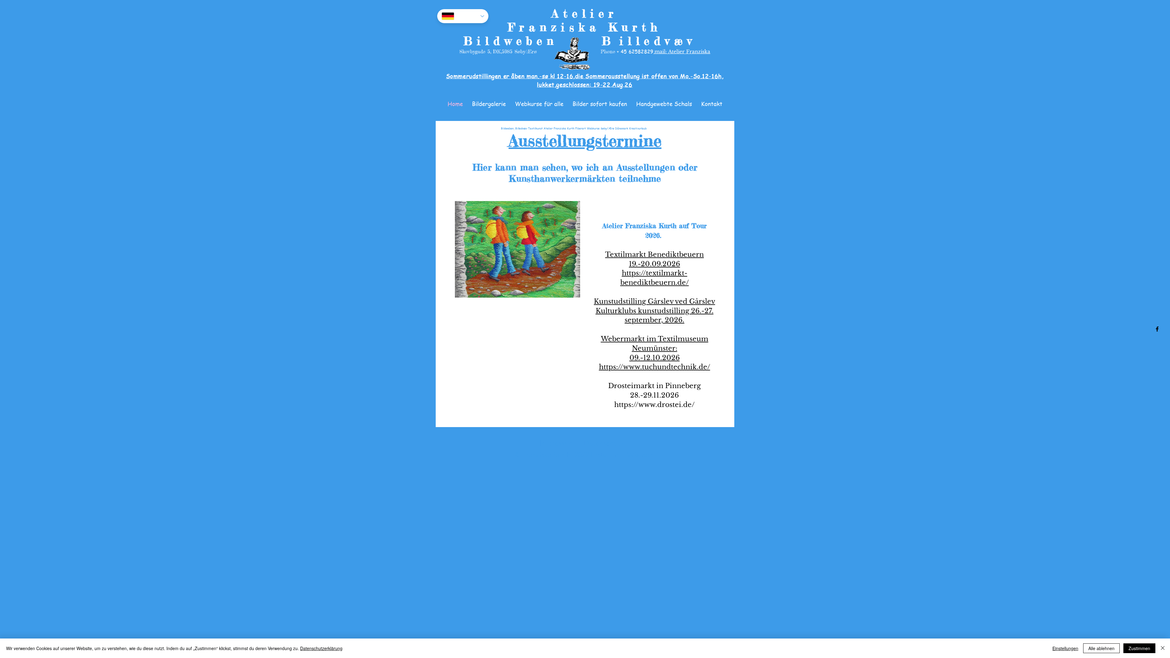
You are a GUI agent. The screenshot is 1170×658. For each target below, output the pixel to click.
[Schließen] (1162, 648)
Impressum (557, 443)
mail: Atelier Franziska (682, 51)
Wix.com (641, 454)
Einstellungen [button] (1065, 648)
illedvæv (657, 41)
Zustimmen (1139, 648)
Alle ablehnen (1101, 648)
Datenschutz (603, 443)
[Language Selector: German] (462, 16)
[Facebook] (1157, 329)
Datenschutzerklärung (321, 648)
